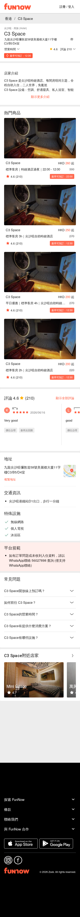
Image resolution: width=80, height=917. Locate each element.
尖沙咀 (7, 28)
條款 (7, 809)
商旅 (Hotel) (20, 28)
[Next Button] (72, 655)
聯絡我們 (11, 819)
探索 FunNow (14, 799)
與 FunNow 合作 (16, 828)
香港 (8, 18)
